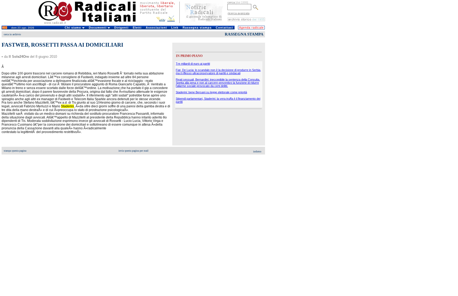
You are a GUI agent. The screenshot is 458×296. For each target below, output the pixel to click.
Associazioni (156, 27)
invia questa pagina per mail (133, 150)
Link (174, 27)
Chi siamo (73, 27)
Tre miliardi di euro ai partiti (193, 63)
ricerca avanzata (238, 13)
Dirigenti (121, 27)
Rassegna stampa (197, 27)
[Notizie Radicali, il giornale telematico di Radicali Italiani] (204, 23)
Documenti (98, 27)
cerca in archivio (12, 34)
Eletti (137, 27)
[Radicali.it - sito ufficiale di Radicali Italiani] (90, 23)
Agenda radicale (251, 27)
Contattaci (224, 27)
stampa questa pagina (15, 150)
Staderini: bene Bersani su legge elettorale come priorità (211, 92)
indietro (257, 151)
